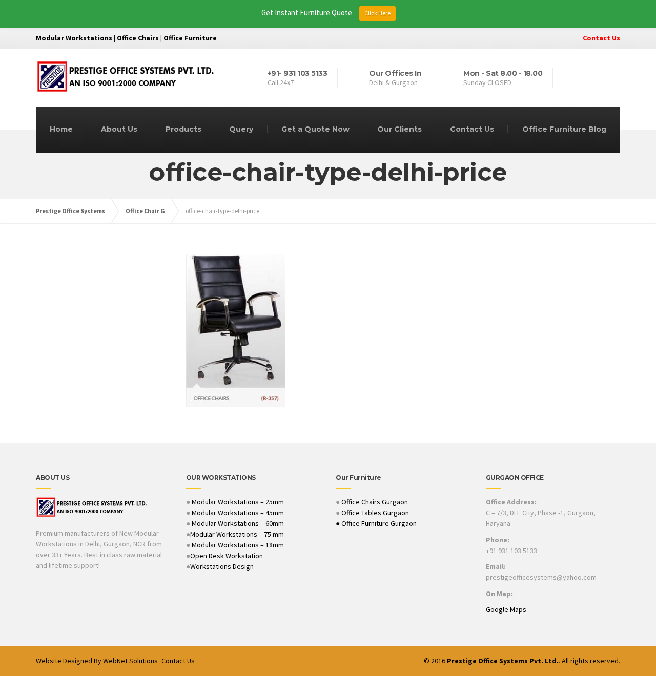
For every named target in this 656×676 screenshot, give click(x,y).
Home (61, 129)
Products (183, 129)
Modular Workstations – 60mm (237, 523)
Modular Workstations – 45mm (237, 512)
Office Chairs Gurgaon (374, 501)
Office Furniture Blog (564, 129)
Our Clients (399, 129)
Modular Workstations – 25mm (237, 501)
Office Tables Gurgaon (375, 512)
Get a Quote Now (315, 129)
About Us (119, 129)
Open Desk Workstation (226, 555)
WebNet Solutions (130, 660)
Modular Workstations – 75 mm (237, 534)
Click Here (377, 13)
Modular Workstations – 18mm (238, 545)
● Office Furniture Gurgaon (376, 523)
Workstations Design (222, 566)
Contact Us (601, 38)
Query (241, 129)
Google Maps (506, 609)
